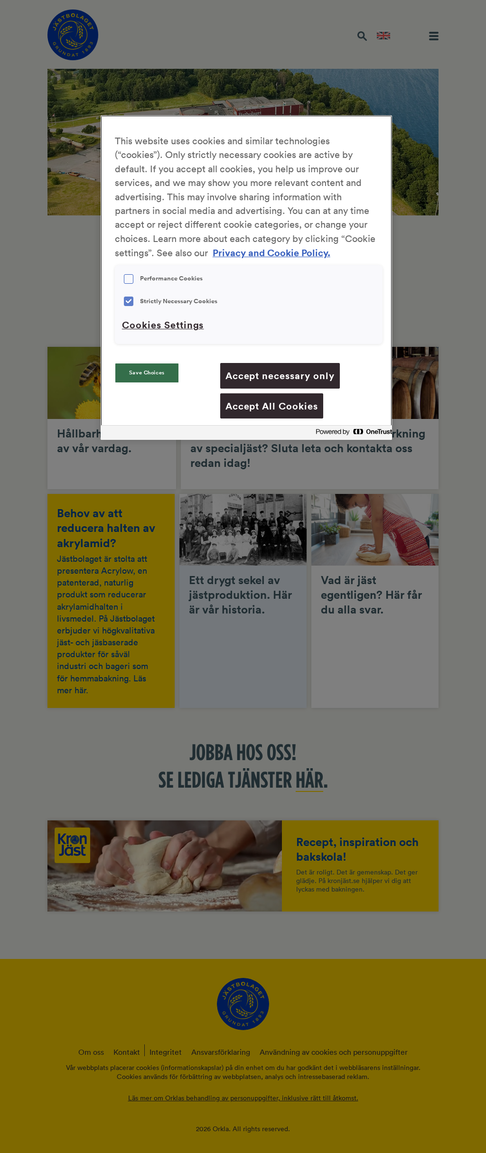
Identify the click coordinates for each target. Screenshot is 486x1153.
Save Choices (147, 373)
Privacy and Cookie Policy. (271, 252)
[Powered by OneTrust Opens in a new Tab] (351, 434)
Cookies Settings (163, 324)
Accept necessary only (280, 375)
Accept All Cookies (271, 406)
